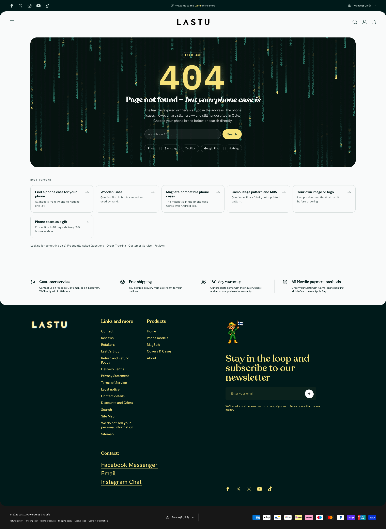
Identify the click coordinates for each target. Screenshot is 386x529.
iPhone (152, 148)
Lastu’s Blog (110, 351)
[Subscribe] (309, 394)
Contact (107, 331)
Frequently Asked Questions (85, 245)
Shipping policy (65, 520)
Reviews (159, 245)
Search (232, 134)
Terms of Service (114, 383)
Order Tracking (116, 245)
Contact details (113, 396)
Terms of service (48, 520)
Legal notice (110, 389)
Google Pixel (212, 148)
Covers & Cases (159, 351)
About (151, 358)
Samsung (170, 148)
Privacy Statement (115, 376)
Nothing (233, 148)
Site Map (107, 416)
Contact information (98, 520)
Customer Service (140, 245)
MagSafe (153, 345)
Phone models (157, 338)
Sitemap (107, 434)
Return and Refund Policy (115, 360)
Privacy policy (31, 520)
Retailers (108, 345)
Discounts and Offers (117, 403)
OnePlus (190, 148)
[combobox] (362, 5)
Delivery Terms (112, 369)
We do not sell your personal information (117, 425)
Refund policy (16, 520)
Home (151, 331)
